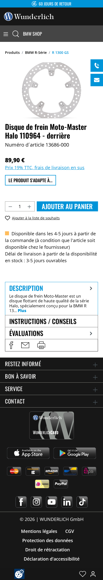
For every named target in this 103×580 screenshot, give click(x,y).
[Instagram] (36, 502)
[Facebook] (21, 502)
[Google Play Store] (75, 453)
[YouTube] (51, 502)
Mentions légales (39, 531)
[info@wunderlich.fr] (96, 80)
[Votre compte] (93, 574)
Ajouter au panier (67, 206)
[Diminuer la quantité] (10, 206)
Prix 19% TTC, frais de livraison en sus (44, 167)
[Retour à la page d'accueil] (29, 16)
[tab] (51, 298)
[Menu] (5, 33)
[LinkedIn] (66, 502)
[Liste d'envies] (82, 574)
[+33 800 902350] (96, 65)
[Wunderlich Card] (51, 425)
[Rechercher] (15, 33)
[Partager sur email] (25, 345)
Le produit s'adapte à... (30, 180)
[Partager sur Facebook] (11, 345)
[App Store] (28, 453)
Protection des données (47, 540)
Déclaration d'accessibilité (52, 559)
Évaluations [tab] (26, 333)
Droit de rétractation (47, 550)
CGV (69, 531)
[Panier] (100, 33)
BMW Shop (32, 33)
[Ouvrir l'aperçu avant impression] (41, 345)
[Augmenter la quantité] (29, 206)
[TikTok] (82, 502)
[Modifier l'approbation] (19, 574)
